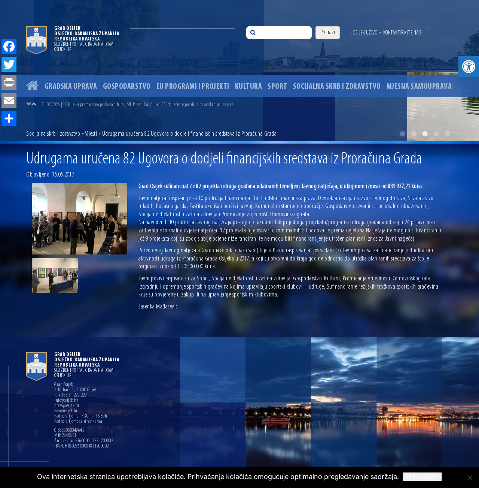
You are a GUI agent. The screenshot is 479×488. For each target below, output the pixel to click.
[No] (469, 477)
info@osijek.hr (66, 400)
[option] (239, 70)
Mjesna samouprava (419, 87)
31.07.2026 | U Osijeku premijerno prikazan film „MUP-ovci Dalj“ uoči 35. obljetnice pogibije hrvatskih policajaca (138, 105)
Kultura (248, 87)
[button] (468, 66)
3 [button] (424, 134)
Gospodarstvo (127, 87)
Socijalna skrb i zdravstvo (337, 87)
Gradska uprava (71, 87)
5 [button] (447, 134)
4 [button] (436, 134)
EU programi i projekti (192, 87)
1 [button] (402, 134)
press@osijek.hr (67, 406)
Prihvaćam (422, 477)
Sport (277, 87)
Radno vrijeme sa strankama (78, 421)
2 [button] (413, 134)
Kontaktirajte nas (402, 33)
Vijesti (91, 134)
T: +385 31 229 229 (70, 395)
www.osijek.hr (66, 411)
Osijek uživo (365, 33)
